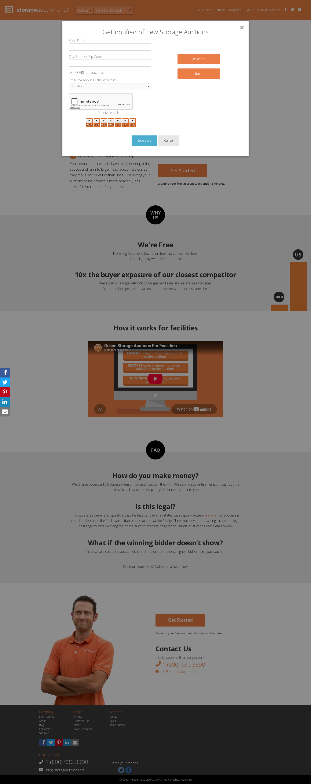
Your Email (77, 40)
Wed (103, 124)
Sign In (198, 73)
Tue (96, 124)
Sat (125, 124)
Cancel (168, 140)
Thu (111, 124)
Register (199, 59)
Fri (118, 124)
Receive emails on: (111, 112)
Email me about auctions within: (92, 80)
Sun (132, 124)
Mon (89, 124)
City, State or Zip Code (85, 56)
